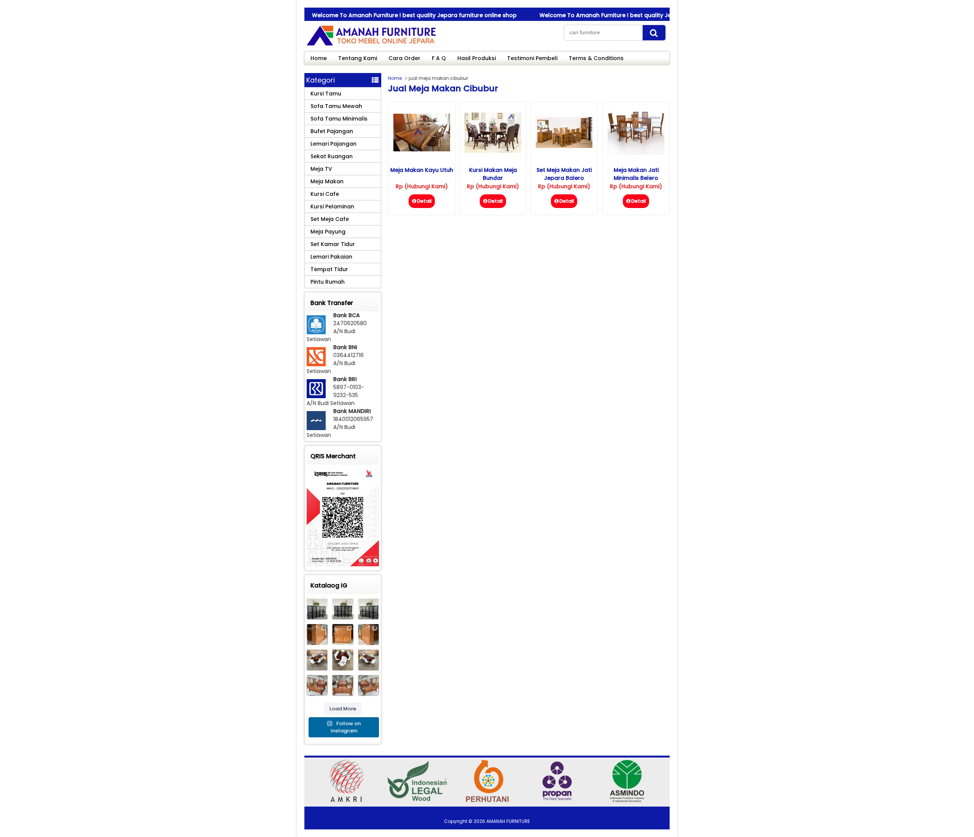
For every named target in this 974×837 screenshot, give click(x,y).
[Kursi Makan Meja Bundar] (493, 151)
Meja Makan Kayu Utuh (421, 170)
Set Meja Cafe (329, 219)
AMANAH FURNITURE (508, 821)
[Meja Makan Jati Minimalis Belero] (636, 152)
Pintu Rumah (327, 282)
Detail (424, 201)
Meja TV (321, 169)
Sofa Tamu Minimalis (339, 118)
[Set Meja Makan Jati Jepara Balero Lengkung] (564, 146)
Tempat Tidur (329, 269)
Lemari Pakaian (331, 256)
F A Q (439, 58)
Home (318, 58)
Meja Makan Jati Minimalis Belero (636, 174)
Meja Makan (327, 181)
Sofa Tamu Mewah (336, 106)
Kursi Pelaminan (332, 206)
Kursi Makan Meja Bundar (493, 174)
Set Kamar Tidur (332, 244)
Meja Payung (327, 231)
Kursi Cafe (324, 194)
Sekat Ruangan (331, 156)
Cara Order (404, 58)
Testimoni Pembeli (532, 58)
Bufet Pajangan (331, 131)
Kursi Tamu (325, 93)
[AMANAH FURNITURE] (371, 45)
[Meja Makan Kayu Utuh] (421, 149)
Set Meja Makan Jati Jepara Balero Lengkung (564, 178)
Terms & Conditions (596, 58)
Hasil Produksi (476, 58)
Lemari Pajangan (333, 144)
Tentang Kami (357, 58)
